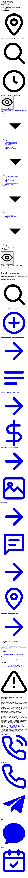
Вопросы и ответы (20, 659)
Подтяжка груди (10, 180)
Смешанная (9, 144)
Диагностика (9, 145)
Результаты (6, 659)
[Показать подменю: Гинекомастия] (4, 139)
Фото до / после (10, 213)
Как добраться (4, 666)
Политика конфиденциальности (16, 666)
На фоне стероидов (11, 148)
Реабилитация (9, 184)
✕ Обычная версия (5, 10)
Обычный (8, 7)
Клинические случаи (11, 216)
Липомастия (17, 654)
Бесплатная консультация (16, 265)
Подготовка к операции (12, 183)
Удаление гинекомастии (12, 176)
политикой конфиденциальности (16, 726)
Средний (13, 7)
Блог (4, 248)
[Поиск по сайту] (1, 267)
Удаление (11, 654)
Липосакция (9, 179)
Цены (4, 185)
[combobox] (7, 67)
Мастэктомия (9, 178)
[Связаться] (1, 876)
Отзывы (8, 217)
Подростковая (9, 147)
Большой (18, 7)
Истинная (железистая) (12, 142)
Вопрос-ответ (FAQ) (11, 247)
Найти (16, 308)
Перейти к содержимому (7, 1)
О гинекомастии (5, 654)
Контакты (5, 249)
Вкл (7, 8)
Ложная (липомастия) (11, 143)
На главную (16, 641)
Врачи (7, 245)
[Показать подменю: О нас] (4, 244)
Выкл (10, 8)
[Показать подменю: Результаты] (4, 212)
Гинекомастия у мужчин (12, 140)
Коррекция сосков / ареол (12, 181)
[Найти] (14, 67)
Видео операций (10, 215)
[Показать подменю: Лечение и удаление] (4, 175)
